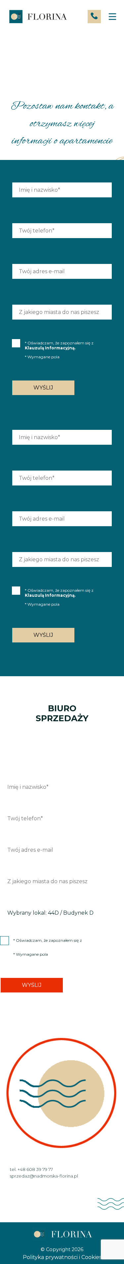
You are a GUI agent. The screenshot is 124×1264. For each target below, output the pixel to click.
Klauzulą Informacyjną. (50, 347)
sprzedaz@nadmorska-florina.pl (44, 1176)
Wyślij (43, 387)
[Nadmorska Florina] (38, 16)
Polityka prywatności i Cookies (62, 1257)
